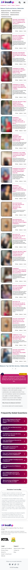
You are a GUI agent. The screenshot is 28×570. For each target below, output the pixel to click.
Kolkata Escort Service (14, 14)
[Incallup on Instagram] (18, 564)
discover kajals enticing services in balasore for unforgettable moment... (18, 206)
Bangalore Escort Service (6, 10)
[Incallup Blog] (15, 564)
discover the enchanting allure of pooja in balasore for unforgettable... (19, 304)
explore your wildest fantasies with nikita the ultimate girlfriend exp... (19, 54)
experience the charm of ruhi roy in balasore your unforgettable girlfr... (19, 154)
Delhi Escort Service (5, 12)
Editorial (3, 556)
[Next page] (15, 368)
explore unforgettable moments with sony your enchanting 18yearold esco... (19, 253)
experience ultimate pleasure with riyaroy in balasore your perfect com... (19, 70)
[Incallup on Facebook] (10, 564)
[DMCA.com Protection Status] (13, 539)
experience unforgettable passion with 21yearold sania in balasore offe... (19, 270)
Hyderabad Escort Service (6, 16)
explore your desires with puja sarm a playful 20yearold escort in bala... (19, 37)
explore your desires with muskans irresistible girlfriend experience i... (19, 352)
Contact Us (16, 550)
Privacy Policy (4, 550)
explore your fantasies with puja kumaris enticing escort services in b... (19, 288)
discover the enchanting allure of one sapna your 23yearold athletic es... (19, 236)
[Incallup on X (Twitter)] (12, 564)
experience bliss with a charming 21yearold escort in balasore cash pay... (19, 170)
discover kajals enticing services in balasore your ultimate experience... (19, 221)
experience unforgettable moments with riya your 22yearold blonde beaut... (19, 188)
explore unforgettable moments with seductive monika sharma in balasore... (19, 104)
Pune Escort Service (5, 14)
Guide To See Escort (6, 554)
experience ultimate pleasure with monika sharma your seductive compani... (19, 86)
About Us (3, 552)
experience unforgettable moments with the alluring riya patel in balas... (19, 120)
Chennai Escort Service (14, 12)
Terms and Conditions (6, 548)
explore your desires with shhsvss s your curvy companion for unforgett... (19, 21)
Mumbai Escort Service (16, 10)
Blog (15, 552)
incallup (16, 567)
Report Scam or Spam (19, 548)
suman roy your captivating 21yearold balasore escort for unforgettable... (19, 337)
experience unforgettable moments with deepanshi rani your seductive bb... (18, 138)
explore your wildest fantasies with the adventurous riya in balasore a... (19, 321)
